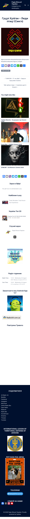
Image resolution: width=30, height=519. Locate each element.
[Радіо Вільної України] (5, 5)
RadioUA (3, 409)
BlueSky (3, 397)
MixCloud (4, 403)
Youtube (3, 420)
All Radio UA (4, 395)
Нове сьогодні (6, 70)
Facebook (4, 399)
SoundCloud (4, 413)
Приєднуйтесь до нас (15, 493)
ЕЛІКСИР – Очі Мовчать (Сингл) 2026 (12, 167)
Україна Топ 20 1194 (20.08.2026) (17, 216)
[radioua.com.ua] (11, 317)
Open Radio (4, 407)
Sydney (19, 514)
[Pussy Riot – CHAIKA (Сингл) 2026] (15, 132)
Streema (3, 416)
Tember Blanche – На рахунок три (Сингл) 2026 (13, 120)
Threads (3, 418)
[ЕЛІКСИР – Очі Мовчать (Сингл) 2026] (15, 155)
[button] (25, 5)
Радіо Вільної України (17, 3)
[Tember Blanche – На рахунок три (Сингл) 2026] (15, 107)
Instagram (4, 401)
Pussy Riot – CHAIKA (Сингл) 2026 (11, 144)
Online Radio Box (6, 405)
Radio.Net (4, 411)
